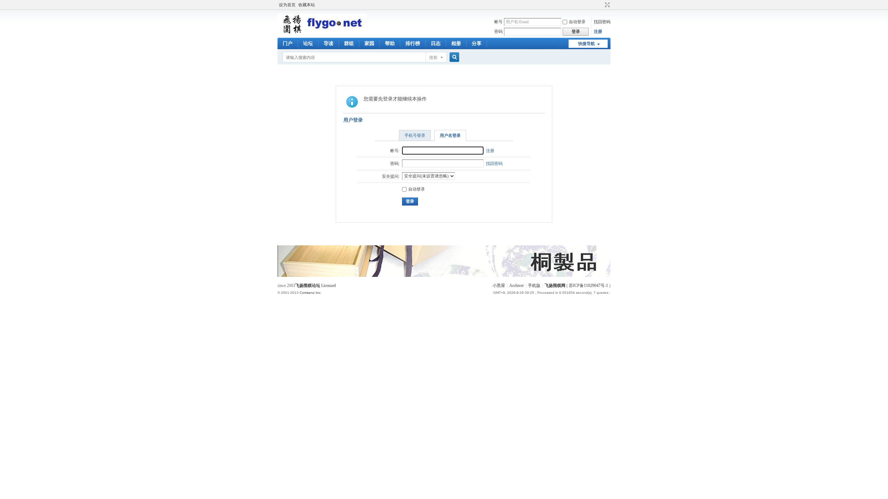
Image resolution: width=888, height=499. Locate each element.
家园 (369, 43)
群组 (349, 43)
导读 (328, 43)
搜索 (433, 57)
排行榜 (412, 43)
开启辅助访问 (601, 5)
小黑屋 (499, 285)
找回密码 (602, 21)
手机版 (534, 285)
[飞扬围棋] (322, 32)
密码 (498, 31)
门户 (287, 43)
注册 (598, 31)
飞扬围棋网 (555, 285)
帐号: (395, 150)
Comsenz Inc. (311, 293)
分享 (476, 43)
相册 (456, 43)
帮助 (390, 43)
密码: (395, 163)
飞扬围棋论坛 (307, 285)
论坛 (308, 43)
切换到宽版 (606, 5)
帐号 (498, 21)
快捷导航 (586, 43)
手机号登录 (414, 135)
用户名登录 (450, 135)
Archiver (516, 285)
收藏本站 (306, 4)
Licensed (328, 285)
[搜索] (453, 57)
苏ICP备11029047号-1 (588, 285)
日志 (436, 43)
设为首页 (287, 4)
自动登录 (577, 21)
